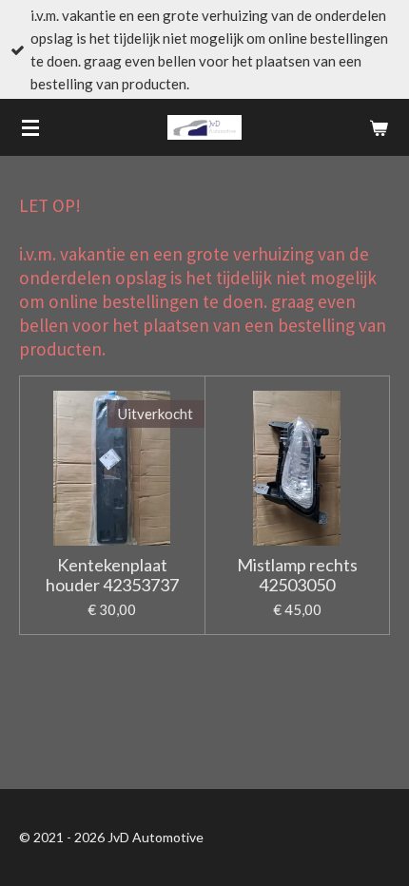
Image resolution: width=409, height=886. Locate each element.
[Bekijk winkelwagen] (378, 127)
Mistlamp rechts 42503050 (297, 575)
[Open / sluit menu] (30, 127)
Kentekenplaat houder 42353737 (112, 575)
